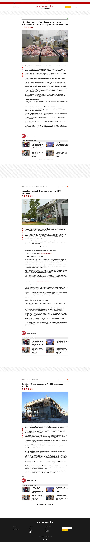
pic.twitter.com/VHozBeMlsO (43, 281)
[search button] (13, 3)
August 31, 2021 (40, 256)
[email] (30, 27)
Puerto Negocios (31, 136)
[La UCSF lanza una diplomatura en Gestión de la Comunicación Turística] (50, 144)
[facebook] (26, 27)
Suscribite (68, 7)
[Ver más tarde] (22, 27)
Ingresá (75, 7)
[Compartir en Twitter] (28, 27)
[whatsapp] (24, 27)
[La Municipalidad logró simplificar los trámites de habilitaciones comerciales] (26, 153)
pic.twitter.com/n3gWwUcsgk (45, 253)
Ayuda (51, 536)
